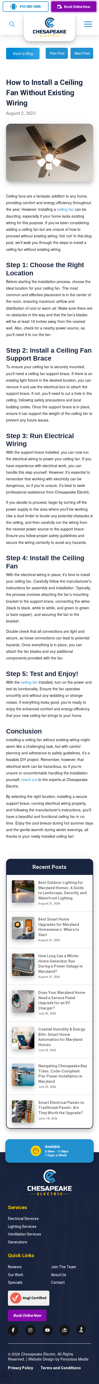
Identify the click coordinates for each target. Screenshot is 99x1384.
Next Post (81, 53)
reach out (29, 779)
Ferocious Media (74, 1359)
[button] (12, 24)
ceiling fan (65, 209)
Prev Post (56, 53)
